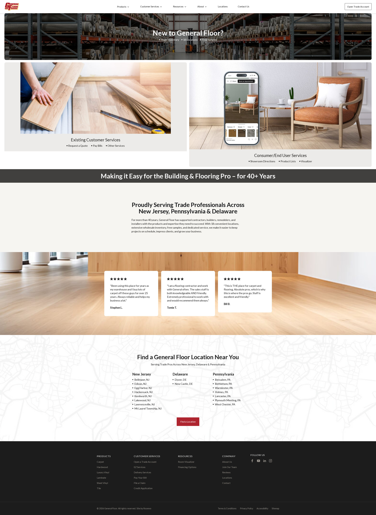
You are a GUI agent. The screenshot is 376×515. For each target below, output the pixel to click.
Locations (223, 6)
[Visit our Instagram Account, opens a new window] (270, 460)
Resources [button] (178, 6)
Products (121, 6)
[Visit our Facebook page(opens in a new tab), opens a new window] (252, 461)
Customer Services (149, 6)
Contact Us (243, 6)
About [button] (200, 6)
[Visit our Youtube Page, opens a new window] (258, 461)
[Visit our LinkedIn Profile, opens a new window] (265, 461)
